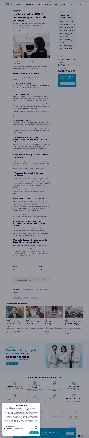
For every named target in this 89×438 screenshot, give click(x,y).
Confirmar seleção (34, 432)
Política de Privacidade (24, 418)
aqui (26, 409)
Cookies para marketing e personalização (14, 428)
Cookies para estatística (10, 426)
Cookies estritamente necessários (12, 424)
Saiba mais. (31, 421)
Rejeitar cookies (7, 432)
